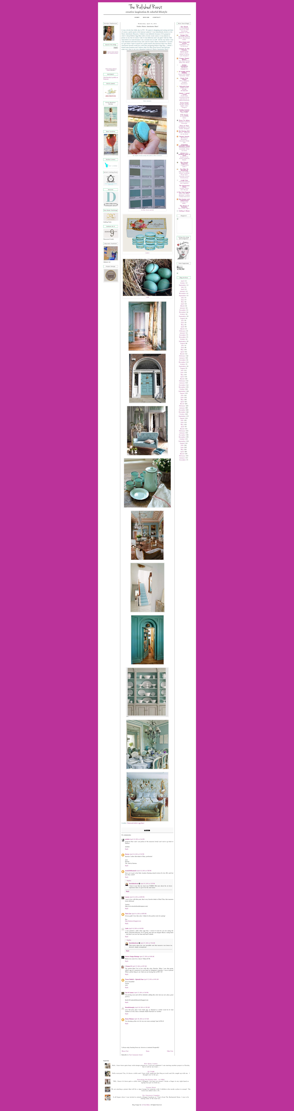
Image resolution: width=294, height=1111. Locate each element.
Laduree (147, 253)
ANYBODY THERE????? (184, 68)
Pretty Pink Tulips (184, 79)
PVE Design (184, 115)
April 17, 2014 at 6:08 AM (147, 956)
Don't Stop (184, 112)
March (182, 306)
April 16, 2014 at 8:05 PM (137, 897)
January (182, 291)
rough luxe (184, 180)
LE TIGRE (151, 1071)
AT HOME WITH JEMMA (184, 72)
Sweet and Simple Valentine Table (184, 74)
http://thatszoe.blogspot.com (133, 921)
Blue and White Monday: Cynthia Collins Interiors (184, 195)
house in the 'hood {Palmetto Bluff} (184, 158)
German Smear (151, 1087)
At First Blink (145, 1105)
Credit (147, 297)
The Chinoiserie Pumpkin (151, 1095)
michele (127, 839)
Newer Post (125, 1051)
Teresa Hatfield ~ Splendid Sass (134, 979)
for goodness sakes (184, 117)
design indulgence (184, 65)
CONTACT (157, 17)
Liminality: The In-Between (184, 45)
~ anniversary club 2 (184, 165)
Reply (126, 849)
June (182, 299)
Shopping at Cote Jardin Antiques (184, 127)
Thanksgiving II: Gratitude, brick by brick (184, 149)
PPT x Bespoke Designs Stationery (184, 82)
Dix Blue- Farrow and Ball (147, 210)
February (182, 331)
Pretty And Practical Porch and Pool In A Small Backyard (184, 98)
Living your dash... (184, 202)
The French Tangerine (184, 163)
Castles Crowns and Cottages (184, 110)
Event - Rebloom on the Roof (184, 133)
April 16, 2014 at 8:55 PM (139, 913)
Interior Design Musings (132, 956)
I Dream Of (128, 966)
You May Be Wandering (184, 169)
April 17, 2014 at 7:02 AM (148, 943)
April (182, 281)
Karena (127, 854)
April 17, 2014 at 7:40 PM (141, 992)
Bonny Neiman (129, 1019)
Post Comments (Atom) (136, 1055)
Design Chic (184, 35)
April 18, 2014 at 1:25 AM (142, 1007)
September (182, 285)
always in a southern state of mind (184, 154)
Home (147, 1051)
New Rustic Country (151, 1063)
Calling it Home (184, 211)
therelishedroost (133, 883)
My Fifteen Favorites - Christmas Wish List (184, 140)
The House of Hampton (184, 206)
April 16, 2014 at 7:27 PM (148, 883)
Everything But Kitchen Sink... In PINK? (151, 1079)
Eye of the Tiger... (184, 208)
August (182, 318)
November (182, 293)
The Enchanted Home (184, 186)
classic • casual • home (184, 94)
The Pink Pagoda (184, 192)
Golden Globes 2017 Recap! (184, 189)
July (182, 287)
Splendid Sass (184, 86)
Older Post (170, 1051)
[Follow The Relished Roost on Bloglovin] (183, 259)
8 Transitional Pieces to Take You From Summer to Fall (184, 30)
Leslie (126, 928)
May (182, 302)
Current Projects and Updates (184, 182)
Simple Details (184, 136)
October (182, 283)
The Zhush (184, 26)
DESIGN (146, 17)
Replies (129, 880)
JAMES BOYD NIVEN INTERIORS (184, 89)
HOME (137, 17)
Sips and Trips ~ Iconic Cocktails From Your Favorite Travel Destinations (184, 174)
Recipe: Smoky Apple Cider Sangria (184, 106)
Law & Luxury (129, 992)
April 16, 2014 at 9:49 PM (136, 928)
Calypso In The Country (184, 49)
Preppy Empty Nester (184, 59)
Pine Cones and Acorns (184, 42)
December (182, 310)
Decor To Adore (184, 120)
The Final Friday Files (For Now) (184, 61)
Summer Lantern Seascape (184, 122)
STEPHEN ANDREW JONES (184, 145)
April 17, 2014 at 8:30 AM (151, 979)
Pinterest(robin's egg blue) (135, 823)
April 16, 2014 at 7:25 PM (144, 870)
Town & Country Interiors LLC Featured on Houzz (112, 52)
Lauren (127, 897)
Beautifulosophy (130, 1007)
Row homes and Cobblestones (184, 199)
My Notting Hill (184, 131)
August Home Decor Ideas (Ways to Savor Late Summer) (184, 53)
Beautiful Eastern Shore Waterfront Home (184, 38)
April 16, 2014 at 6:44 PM (137, 839)
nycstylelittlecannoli (130, 870)
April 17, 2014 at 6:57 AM (139, 966)
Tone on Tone (184, 125)
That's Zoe (128, 913)
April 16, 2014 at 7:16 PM (137, 854)
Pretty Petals (184, 103)
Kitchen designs (109, 68)
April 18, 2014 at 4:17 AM (141, 1019)
